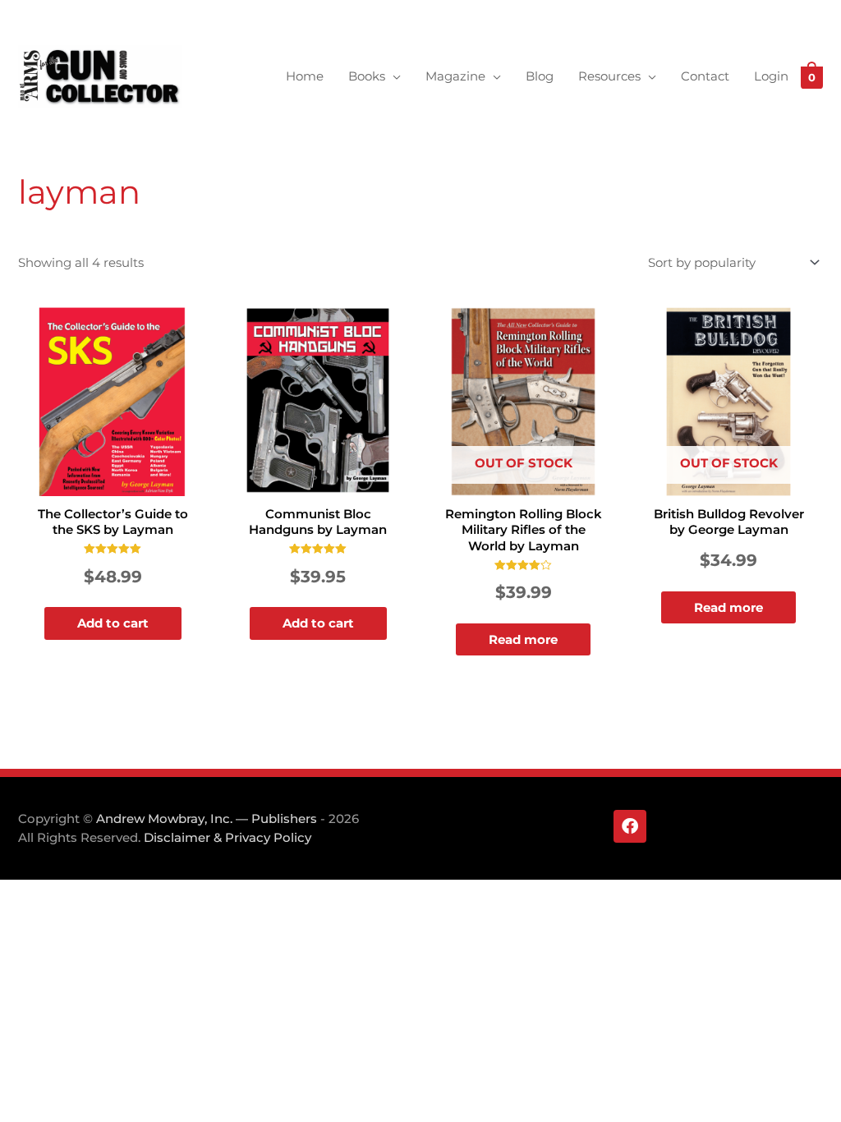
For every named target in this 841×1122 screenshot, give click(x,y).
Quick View (112, 482)
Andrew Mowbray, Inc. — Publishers (206, 818)
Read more (523, 639)
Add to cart (113, 623)
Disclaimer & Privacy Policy (227, 837)
